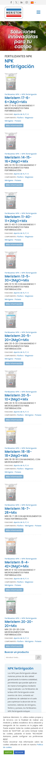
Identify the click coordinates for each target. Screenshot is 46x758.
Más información (14, 125)
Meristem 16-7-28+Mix (17, 510)
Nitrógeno (9, 120)
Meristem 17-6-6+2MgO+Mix (17, 99)
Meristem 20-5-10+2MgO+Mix (18, 397)
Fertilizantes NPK (12, 94)
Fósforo (20, 117)
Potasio (18, 120)
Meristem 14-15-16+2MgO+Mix (18, 159)
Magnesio (29, 117)
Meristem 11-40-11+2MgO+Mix (18, 218)
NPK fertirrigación (29, 94)
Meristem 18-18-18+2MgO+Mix (18, 453)
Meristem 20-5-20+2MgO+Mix (18, 337)
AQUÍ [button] (5, 739)
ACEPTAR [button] (8, 752)
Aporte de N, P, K (21, 114)
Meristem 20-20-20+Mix (19, 623)
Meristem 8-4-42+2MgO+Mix (17, 564)
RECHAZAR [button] (19, 752)
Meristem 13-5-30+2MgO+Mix (17, 278)
